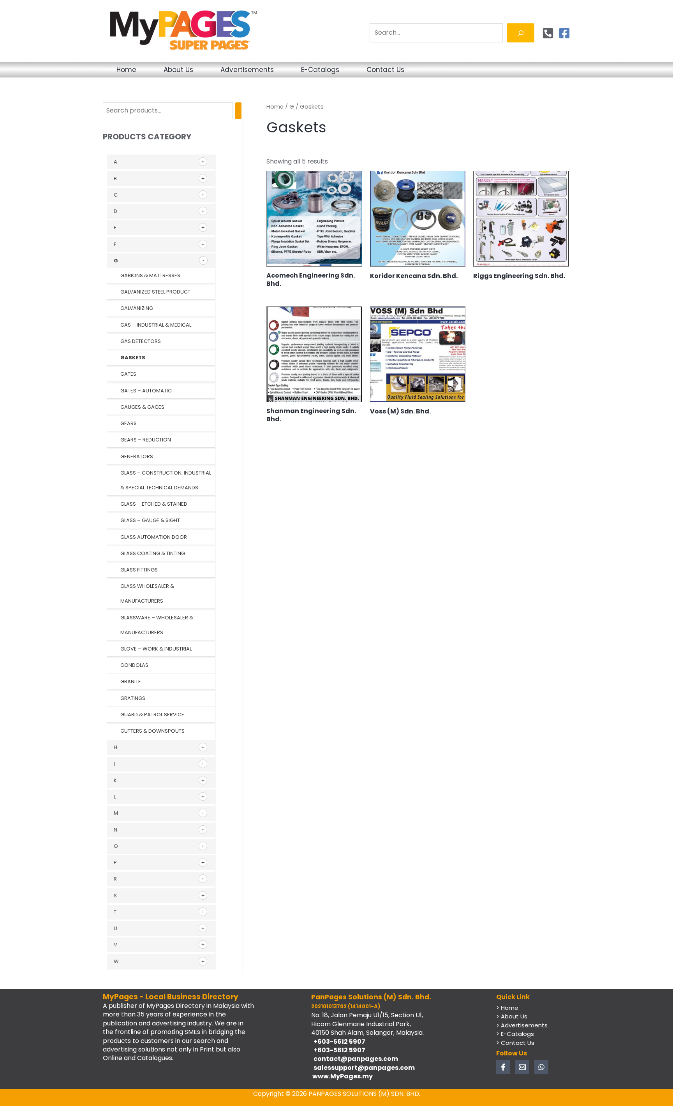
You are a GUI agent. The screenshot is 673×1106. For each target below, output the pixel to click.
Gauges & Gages (142, 407)
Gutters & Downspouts (152, 731)
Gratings (132, 698)
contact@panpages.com (354, 1058)
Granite (130, 681)
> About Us (511, 1016)
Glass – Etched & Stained (153, 504)
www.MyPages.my (342, 1076)
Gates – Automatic (146, 390)
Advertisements (247, 69)
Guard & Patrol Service (152, 714)
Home (126, 69)
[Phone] (548, 33)
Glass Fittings (139, 569)
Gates (128, 374)
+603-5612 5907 (338, 1041)
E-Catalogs (320, 69)
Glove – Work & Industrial (156, 648)
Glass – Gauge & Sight (150, 520)
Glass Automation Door (153, 537)
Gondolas (134, 665)
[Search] (520, 32)
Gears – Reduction (145, 439)
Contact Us (385, 69)
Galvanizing (136, 308)
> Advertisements (522, 1025)
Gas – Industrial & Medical (155, 325)
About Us (178, 69)
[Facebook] (564, 33)
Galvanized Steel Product (155, 291)
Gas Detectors (140, 341)
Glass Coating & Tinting (152, 553)
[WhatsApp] (541, 1067)
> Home (507, 1008)
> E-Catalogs (515, 1034)
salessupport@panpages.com (363, 1067)
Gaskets (132, 357)
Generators (136, 456)
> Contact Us (515, 1043)
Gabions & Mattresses (150, 275)
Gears (128, 423)
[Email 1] (522, 1067)
